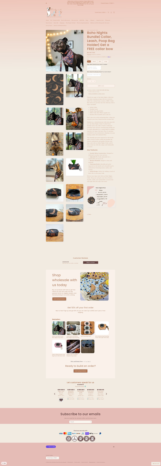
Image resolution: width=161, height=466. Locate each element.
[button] (87, 20)
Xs (89, 61)
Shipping (89, 54)
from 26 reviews (79, 386)
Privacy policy (77, 462)
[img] (80, 385)
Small (94, 61)
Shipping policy (92, 462)
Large (105, 61)
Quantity (89, 78)
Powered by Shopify (62, 462)
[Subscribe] (90, 421)
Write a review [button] (91, 262)
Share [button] (89, 214)
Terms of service (84, 462)
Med (100, 61)
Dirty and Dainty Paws (53, 462)
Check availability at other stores (96, 93)
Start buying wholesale (59, 299)
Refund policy (70, 462)
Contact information (101, 462)
